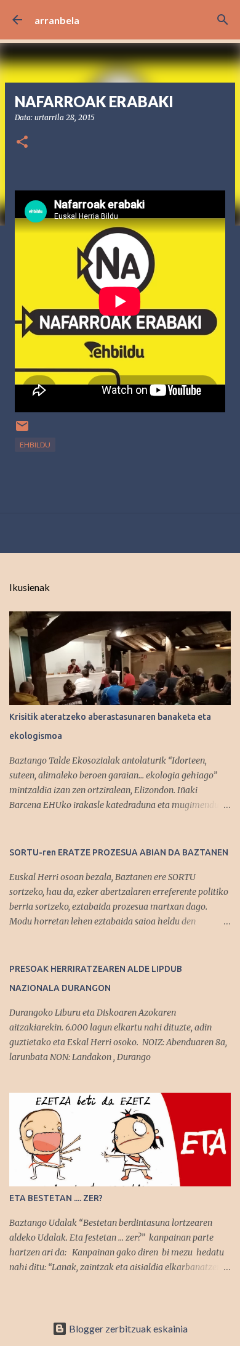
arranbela (56, 20)
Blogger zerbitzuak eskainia (127, 1328)
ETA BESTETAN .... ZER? (56, 1198)
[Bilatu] (222, 20)
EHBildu (35, 444)
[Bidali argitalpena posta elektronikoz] (22, 430)
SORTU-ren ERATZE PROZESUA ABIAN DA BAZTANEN (118, 852)
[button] (22, 142)
